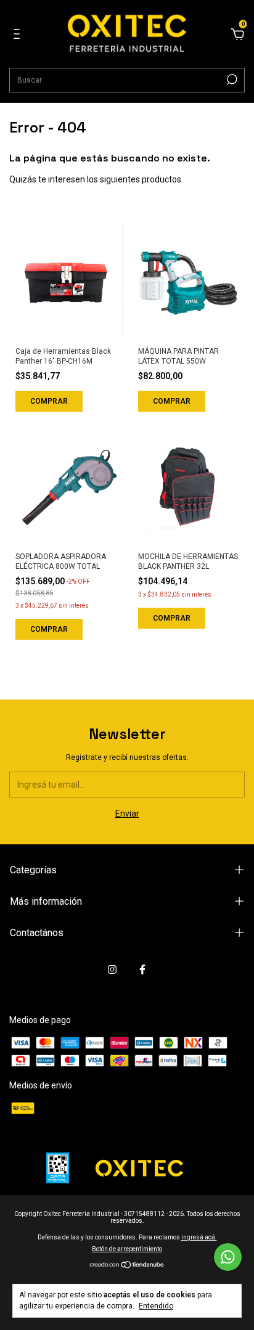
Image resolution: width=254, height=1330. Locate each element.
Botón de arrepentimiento (127, 1249)
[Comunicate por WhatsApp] (228, 1257)
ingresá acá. (199, 1237)
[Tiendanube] (127, 1266)
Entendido (156, 1306)
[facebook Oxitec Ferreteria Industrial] (142, 969)
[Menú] (18, 36)
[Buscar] (231, 79)
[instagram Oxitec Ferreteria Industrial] (112, 969)
